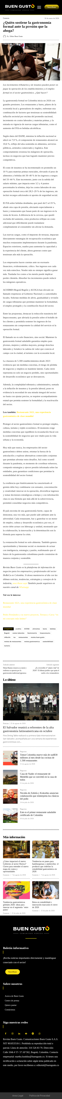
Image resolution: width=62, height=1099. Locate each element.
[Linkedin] (20, 654)
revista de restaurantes (12, 641)
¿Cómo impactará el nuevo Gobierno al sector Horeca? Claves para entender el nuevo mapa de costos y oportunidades (15, 866)
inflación (7, 637)
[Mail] (26, 1033)
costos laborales (18, 633)
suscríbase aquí (20, 583)
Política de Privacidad (39, 1095)
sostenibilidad (48, 641)
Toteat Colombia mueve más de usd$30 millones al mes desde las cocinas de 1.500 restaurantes (38, 757)
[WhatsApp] (13, 654)
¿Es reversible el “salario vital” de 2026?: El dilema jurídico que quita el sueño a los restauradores (46, 670)
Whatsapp (24, 587)
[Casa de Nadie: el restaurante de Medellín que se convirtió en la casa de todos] (10, 777)
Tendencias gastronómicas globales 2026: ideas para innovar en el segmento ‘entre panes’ (15, 906)
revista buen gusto (37, 637)
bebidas (53, 629)
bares (45, 629)
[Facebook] (6, 654)
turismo (7, 646)
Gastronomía (32, 633)
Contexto (6, 18)
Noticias (6, 723)
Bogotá (6, 633)
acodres (18, 629)
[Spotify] (32, 1033)
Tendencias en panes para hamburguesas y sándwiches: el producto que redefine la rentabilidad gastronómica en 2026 (45, 866)
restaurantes (23, 637)
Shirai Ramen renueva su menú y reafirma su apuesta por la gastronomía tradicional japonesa (14, 670)
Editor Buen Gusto (16, 36)
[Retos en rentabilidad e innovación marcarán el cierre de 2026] (45, 890)
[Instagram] (12, 1033)
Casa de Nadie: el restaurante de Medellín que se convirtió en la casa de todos (38, 777)
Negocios (23, 751)
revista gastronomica (32, 641)
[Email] (27, 654)
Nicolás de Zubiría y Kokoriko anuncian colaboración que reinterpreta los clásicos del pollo (39, 796)
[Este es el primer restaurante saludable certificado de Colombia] (10, 815)
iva (14, 637)
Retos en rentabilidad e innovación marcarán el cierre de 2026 (44, 904)
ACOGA (26, 629)
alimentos (36, 629)
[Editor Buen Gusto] (5, 36)
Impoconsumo (45, 633)
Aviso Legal (17, 1095)
